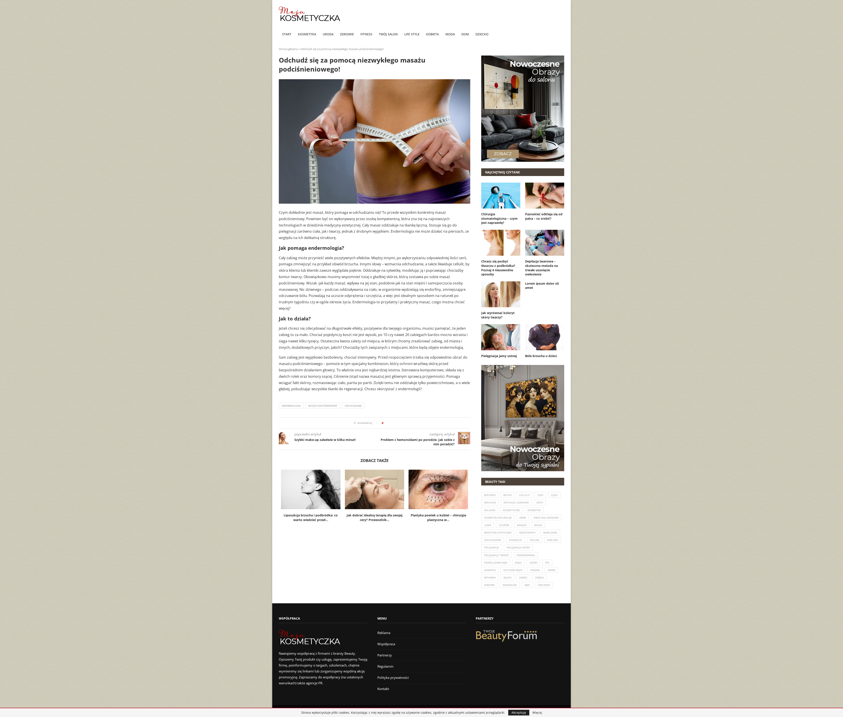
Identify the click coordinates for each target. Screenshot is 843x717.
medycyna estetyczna (498, 532)
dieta (540, 502)
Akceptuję (519, 712)
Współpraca (386, 644)
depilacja (490, 502)
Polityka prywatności (393, 677)
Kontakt (383, 688)
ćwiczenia (544, 585)
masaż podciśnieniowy (322, 405)
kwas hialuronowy (546, 517)
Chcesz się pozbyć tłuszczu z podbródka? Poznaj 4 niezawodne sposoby (498, 267)
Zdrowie (347, 34)
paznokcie (515, 540)
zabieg (523, 577)
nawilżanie (550, 532)
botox (507, 495)
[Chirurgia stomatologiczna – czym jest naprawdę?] (500, 195)
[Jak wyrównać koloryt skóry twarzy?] (500, 294)
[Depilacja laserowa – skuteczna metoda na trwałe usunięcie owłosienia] (544, 243)
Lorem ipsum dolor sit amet (542, 285)
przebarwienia (526, 555)
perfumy (552, 540)
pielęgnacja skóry (518, 547)
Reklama (383, 633)
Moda (450, 34)
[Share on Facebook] (388, 423)
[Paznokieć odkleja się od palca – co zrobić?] (544, 195)
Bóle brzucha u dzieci (541, 356)
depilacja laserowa (516, 502)
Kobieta (432, 34)
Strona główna (288, 49)
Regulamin (385, 666)
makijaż (521, 525)
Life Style (412, 34)
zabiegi (539, 577)
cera (540, 495)
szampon (490, 570)
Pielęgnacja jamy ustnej (499, 356)
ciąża (554, 495)
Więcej (537, 712)
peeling (534, 540)
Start (286, 34)
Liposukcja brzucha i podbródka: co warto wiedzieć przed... (311, 517)
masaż (538, 525)
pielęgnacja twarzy (496, 555)
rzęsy (518, 562)
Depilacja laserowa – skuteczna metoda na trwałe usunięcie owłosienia (541, 267)
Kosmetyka (307, 34)
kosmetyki (534, 510)
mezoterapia (527, 532)
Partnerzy (384, 655)
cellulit (524, 495)
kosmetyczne (511, 510)
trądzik (535, 570)
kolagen (489, 510)
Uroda (328, 34)
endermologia (291, 405)
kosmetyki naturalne (498, 517)
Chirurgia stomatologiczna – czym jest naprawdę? (499, 218)
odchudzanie (353, 405)
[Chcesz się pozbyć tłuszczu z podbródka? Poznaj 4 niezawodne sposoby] (500, 243)
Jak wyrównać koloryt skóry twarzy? (498, 315)
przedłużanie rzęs (495, 562)
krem (522, 517)
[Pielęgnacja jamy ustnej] (500, 337)
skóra (533, 562)
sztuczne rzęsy (512, 570)
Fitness (366, 34)
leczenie (504, 525)
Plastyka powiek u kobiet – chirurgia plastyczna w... (438, 517)
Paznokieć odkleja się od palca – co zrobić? (543, 216)
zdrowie (489, 585)
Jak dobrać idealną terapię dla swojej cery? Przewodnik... (374, 517)
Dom (465, 34)
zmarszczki (510, 585)
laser (487, 525)
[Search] (562, 34)
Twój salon (388, 34)
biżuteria (490, 495)
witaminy (490, 577)
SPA (547, 562)
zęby (527, 585)
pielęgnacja (491, 547)
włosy (507, 577)
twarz (551, 570)
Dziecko (482, 34)
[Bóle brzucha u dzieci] (544, 337)
